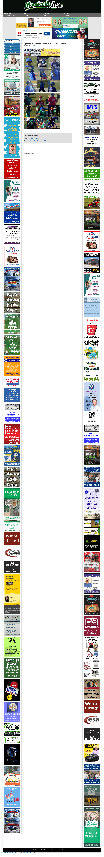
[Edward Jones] (33, 27)
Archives (45, 15)
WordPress (64, 849)
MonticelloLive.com (9, 15)
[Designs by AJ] (12, 743)
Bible (12, 43)
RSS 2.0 (34, 149)
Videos (26, 15)
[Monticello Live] (33, 38)
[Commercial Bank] (12, 531)
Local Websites (12, 52)
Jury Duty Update (35, 138)
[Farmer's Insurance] (12, 265)
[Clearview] (12, 376)
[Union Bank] (92, 80)
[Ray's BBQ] (92, 124)
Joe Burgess (52, 849)
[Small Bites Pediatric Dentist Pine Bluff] (12, 157)
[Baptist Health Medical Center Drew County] (70, 38)
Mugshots (26, 13)
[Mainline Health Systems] (70, 27)
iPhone (35, 45)
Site (59, 148)
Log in (69, 849)
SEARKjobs (7, 13)
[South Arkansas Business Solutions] (92, 338)
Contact (84, 13)
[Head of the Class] (12, 677)
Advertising (66, 15)
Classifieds (66, 13)
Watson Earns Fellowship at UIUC (38, 140)
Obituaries (46, 13)
